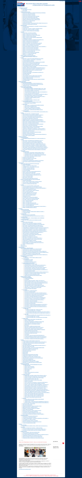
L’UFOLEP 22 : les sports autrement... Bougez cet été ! (31, 185)
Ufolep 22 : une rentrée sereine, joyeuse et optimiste (31, 190)
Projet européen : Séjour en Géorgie (30, 103)
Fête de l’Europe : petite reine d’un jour (28, 130)
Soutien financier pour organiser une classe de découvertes (32, 250)
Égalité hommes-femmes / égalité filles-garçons (30, 407)
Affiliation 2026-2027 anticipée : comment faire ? (30, 56)
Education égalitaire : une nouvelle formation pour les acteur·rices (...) (33, 242)
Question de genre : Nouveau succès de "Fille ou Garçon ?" (34, 328)
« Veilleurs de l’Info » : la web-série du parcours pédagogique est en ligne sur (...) (37, 401)
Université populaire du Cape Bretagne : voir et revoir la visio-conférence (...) (36, 386)
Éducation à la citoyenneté (25, 363)
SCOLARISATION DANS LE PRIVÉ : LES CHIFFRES (30, 420)
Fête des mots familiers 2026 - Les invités (32, 316)
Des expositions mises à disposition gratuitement (30, 411)
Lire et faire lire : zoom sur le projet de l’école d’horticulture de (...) (35, 335)
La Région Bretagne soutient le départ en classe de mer (31, 340)
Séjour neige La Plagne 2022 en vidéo (28, 346)
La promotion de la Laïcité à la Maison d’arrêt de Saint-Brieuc (32, 234)
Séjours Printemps (23, 424)
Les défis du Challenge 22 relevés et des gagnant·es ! (33, 108)
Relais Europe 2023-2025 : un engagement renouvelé (31, 113)
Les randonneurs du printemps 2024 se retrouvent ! (30, 433)
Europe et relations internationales (26, 86)
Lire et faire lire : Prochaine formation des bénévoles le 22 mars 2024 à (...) (36, 304)
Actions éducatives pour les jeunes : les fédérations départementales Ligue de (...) (37, 390)
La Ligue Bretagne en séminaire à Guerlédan (29, 66)
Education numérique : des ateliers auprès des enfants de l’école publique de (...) (37, 402)
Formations (20, 208)
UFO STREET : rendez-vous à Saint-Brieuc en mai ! (30, 199)
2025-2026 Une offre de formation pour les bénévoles (31, 52)
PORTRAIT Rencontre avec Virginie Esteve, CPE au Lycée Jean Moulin (35, 376)
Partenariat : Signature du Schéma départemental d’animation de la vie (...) (34, 67)
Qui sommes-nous (63, 1)
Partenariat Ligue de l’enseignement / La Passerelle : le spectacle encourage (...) (35, 26)
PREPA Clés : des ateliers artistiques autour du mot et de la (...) (34, 327)
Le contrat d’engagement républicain (28, 60)
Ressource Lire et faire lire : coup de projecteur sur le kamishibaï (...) (35, 298)
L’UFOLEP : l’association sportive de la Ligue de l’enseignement (30, 179)
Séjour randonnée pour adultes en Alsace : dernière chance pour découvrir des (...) (35, 425)
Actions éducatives (22, 247)
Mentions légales (55, 475)
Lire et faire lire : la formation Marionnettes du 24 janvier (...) (34, 296)
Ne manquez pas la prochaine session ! (25, 469)
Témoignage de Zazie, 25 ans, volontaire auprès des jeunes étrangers (35, 154)
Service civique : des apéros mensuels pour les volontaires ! (32, 161)
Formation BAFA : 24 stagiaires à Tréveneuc (29, 240)
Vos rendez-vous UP (26, 27)
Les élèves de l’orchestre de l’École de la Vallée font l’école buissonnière (34, 343)
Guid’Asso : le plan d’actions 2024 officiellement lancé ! (31, 40)
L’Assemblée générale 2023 (27, 73)
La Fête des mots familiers (27, 307)
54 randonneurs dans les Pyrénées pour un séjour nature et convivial (33, 437)
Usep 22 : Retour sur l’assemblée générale (29, 194)
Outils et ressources (24, 8)
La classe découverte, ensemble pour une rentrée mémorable (32, 248)
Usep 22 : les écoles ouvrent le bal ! (28, 191)
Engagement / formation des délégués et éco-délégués (31, 408)
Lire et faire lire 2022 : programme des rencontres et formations (34, 295)
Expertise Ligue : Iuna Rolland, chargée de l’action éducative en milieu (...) (36, 375)
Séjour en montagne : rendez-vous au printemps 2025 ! (31, 432)
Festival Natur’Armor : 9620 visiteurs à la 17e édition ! (31, 361)
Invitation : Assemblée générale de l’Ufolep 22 (30, 207)
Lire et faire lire (25, 289)
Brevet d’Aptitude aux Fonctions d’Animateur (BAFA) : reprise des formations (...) (35, 231)
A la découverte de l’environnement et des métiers (30, 354)
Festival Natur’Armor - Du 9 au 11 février (31, 263)
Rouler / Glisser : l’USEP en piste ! (28, 177)
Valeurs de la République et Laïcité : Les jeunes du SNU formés (32, 239)
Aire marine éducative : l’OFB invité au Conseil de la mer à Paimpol (35, 268)
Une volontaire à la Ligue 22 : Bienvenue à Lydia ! (32, 99)
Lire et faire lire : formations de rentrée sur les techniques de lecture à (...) (36, 306)
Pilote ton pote (25, 104)
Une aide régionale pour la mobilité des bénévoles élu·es (31, 76)
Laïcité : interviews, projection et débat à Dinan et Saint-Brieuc (32, 75)
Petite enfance (23, 244)
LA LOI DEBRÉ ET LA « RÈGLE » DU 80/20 (29, 419)
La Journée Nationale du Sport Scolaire (29, 169)
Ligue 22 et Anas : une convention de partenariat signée (31, 63)
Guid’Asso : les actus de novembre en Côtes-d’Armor (31, 45)
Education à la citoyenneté (29, 381)
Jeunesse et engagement (22, 136)
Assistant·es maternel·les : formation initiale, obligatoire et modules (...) (33, 211)
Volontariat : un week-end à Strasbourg (29, 133)
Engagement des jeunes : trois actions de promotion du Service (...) (33, 119)
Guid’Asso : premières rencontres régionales (29, 36)
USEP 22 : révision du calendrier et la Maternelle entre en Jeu (32, 174)
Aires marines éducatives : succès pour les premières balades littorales (33, 347)
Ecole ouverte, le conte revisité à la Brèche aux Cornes (33, 397)
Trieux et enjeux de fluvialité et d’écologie (29, 360)
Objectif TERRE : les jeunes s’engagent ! (29, 135)
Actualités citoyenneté (26, 374)
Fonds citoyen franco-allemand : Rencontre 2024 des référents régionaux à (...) (35, 134)
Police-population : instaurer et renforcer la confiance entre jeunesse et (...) (36, 385)
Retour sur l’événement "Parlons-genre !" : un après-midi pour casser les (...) (34, 143)
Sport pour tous (21, 162)
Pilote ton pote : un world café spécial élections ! (30, 125)
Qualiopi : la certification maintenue (28, 243)
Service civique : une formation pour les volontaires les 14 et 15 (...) (33, 140)
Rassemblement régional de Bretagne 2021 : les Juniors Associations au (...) (34, 138)
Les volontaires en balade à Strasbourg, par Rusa (32, 97)
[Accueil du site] (41, 6)
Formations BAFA (23, 213)
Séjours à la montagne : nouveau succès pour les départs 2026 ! (32, 436)
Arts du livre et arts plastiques (27, 277)
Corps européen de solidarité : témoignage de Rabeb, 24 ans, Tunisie (35, 88)
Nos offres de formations (26, 210)
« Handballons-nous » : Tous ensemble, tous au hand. (31, 166)
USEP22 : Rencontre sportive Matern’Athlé (29, 172)
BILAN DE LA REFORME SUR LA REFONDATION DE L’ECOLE (32, 421)
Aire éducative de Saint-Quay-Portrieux (30, 261)
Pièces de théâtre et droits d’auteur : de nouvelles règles (33, 319)
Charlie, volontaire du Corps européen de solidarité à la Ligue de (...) (33, 114)
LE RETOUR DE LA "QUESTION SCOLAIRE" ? (29, 417)
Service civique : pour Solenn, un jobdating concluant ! (33, 155)
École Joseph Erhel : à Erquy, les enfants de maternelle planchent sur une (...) (36, 282)
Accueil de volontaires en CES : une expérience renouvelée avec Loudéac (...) (36, 94)
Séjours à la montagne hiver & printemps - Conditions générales (32, 427)
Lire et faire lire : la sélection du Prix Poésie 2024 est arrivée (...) (34, 299)
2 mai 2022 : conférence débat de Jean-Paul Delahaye (31, 30)
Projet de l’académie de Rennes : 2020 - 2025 (31, 378)
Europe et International (22, 81)
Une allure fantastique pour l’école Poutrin (31, 330)
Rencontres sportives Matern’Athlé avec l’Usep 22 (30, 178)
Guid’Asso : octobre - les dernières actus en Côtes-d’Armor (32, 44)
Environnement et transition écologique (27, 255)
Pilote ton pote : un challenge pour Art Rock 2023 (32, 107)
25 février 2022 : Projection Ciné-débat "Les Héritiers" (31, 29)
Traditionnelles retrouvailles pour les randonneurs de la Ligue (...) (32, 435)
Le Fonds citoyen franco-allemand (26, 82)
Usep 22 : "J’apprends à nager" (27, 201)
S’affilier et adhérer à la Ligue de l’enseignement (28, 55)
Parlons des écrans (27, 365)
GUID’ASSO (22, 31)
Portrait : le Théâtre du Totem (29, 320)
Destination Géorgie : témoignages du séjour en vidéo (33, 101)
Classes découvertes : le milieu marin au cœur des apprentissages (33, 357)
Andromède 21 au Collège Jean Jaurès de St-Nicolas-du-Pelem (32, 362)
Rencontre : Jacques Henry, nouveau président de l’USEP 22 (32, 171)
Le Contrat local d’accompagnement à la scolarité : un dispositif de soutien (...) (35, 228)
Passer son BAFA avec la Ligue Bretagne (29, 214)
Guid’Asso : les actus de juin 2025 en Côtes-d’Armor (30, 48)
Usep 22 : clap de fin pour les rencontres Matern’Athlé (31, 198)
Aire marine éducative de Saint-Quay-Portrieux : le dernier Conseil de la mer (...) (37, 271)
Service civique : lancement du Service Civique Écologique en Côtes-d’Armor (34, 149)
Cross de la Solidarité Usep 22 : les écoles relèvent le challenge (32, 186)
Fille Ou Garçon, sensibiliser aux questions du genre (32, 326)
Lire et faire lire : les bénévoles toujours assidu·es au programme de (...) (35, 337)
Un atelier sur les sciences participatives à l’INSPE (32, 274)
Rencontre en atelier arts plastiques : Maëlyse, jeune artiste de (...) (35, 280)
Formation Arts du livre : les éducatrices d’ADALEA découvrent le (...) (33, 232)
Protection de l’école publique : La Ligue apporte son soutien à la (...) (33, 72)
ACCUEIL (19, 440)
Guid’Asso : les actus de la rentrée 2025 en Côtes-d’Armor (31, 49)
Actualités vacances (24, 431)
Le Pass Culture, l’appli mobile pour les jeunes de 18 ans (33, 322)
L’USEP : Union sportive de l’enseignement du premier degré (30, 163)
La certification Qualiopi (26, 212)
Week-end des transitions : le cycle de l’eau (29, 349)
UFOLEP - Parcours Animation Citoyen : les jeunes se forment (32, 181)
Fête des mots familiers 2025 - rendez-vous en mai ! (34, 309)
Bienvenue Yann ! (25, 353)
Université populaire (24, 25)
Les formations (27, 279)
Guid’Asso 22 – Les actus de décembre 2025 (29, 53)
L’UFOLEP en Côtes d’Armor (27, 180)
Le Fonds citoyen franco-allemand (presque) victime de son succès (33, 84)
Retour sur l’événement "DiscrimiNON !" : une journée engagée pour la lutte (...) (35, 146)
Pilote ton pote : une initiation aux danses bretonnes (31, 122)
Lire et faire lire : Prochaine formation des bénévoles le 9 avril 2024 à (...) (36, 305)
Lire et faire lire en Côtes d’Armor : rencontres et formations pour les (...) (36, 292)
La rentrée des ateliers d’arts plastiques (31, 288)
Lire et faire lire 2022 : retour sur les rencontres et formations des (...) (35, 297)
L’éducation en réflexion (24, 415)
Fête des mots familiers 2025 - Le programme (33, 310)
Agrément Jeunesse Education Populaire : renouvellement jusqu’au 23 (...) (34, 68)
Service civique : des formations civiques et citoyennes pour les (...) (33, 117)
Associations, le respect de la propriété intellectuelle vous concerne (33, 58)
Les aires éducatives (26, 258)
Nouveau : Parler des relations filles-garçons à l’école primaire (34, 393)
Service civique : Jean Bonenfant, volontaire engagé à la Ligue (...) (34, 152)
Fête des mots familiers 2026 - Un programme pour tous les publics (36, 317)
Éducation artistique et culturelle (26, 276)
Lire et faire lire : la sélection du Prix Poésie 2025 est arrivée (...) (34, 338)
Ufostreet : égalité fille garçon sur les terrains (29, 193)
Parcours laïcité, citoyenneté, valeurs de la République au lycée (34, 394)
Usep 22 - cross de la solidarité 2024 (28, 205)
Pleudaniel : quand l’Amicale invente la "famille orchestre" (31, 19)
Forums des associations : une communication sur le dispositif (32, 43)
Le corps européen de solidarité (27, 87)
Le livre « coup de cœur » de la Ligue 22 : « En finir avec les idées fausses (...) (36, 382)
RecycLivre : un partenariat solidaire (30, 291)
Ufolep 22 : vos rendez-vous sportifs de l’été (29, 202)
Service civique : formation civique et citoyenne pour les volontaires (33, 226)
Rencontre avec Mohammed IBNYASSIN (29, 13)
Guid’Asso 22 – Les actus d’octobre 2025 (29, 51)
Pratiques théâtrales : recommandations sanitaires (32, 323)
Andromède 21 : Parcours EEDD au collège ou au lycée (33, 257)
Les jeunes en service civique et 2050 (28, 157)
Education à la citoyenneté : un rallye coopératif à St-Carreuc (32, 410)
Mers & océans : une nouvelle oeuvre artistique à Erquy (33, 331)
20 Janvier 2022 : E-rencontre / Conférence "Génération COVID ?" (33, 28)
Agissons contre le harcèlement (29, 366)
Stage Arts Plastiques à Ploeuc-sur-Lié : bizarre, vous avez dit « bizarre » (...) (36, 281)
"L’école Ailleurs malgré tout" (27, 344)
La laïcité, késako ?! (27, 373)
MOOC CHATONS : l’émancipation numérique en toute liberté (32, 223)
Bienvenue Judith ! (25, 352)
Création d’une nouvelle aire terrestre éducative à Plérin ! (33, 275)
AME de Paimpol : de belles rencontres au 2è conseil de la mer (34, 266)
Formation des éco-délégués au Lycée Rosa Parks (30, 348)
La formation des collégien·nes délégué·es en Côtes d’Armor (32, 412)
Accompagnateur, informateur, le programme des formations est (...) (33, 39)
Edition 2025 (26, 308)
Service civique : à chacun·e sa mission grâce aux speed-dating (32, 141)
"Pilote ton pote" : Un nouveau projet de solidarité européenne (34, 105)
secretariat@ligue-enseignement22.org (38, 475)
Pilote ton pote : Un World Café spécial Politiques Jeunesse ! (34, 109)
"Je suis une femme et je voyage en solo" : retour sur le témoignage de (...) (36, 91)
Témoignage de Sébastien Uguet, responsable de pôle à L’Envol (34, 153)
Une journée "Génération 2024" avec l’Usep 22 (30, 192)
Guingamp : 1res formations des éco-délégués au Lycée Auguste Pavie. (33, 224)
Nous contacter (69, 1)
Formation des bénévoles (25, 219)
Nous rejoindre (75, 1)
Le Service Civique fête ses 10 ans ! (28, 159)
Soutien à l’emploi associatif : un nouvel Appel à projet (31, 64)
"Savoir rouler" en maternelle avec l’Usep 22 (29, 189)
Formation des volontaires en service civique (29, 158)
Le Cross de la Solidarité (26, 170)
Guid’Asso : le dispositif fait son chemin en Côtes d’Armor (31, 35)
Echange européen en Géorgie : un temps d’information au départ (33, 126)
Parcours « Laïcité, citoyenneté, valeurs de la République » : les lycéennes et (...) (37, 384)
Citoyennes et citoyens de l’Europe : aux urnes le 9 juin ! (31, 127)
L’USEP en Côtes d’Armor (26, 164)
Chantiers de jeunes (26, 110)
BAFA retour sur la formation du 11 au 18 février (30, 236)
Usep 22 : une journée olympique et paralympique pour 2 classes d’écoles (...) (34, 206)
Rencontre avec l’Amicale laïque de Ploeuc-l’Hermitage (31, 16)
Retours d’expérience (26, 151)
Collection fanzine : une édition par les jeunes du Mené (33, 287)
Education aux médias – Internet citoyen (29, 403)
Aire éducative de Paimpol (29, 260)
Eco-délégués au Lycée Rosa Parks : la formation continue (32, 356)
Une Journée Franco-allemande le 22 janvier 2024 (30, 118)
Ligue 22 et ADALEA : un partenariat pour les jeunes (31, 233)
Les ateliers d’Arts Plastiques (29, 278)
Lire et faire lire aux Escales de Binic (30, 303)
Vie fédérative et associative (23, 7)
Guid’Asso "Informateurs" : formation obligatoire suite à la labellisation (33, 217)
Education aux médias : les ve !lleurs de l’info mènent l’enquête (34, 377)
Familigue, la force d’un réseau (25, 11)
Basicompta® (25, 10)
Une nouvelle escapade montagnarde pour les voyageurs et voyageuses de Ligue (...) (36, 434)
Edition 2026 (26, 314)
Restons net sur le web (28, 368)
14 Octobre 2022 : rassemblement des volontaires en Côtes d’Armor (33, 160)
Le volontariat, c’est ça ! (28, 98)
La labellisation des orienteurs (27, 38)
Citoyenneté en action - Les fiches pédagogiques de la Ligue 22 (32, 364)
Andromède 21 (25, 256)
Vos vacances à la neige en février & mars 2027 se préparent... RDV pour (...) (34, 430)
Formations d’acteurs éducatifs (29, 400)
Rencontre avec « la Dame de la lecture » (31, 290)
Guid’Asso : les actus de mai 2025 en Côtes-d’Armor (30, 47)
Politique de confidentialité (48, 475)
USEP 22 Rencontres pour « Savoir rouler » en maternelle (31, 173)
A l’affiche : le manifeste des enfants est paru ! (30, 165)
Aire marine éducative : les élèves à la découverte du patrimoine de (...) (35, 265)
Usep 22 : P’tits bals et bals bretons (28, 200)
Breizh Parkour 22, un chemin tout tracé (29, 20)
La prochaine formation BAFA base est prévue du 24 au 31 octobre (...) (33, 215)
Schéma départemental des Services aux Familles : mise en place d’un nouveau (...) (35, 65)
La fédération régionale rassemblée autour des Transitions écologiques (34, 79)
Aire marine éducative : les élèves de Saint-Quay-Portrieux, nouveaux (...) (36, 267)
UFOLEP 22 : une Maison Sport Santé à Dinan (30, 183)
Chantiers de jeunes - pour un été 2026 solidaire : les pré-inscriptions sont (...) (36, 111)
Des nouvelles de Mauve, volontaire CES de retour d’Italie (33, 95)
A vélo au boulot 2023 (26, 74)
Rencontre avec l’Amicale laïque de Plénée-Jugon (30, 17)
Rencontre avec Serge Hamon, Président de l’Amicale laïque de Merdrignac (34, 12)
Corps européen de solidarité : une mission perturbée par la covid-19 (35, 89)
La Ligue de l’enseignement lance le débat (29, 422)
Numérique (24, 398)
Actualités (22, 57)
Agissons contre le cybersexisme (30, 367)
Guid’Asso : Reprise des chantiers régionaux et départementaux (32, 37)
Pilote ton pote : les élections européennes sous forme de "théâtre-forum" (34, 121)
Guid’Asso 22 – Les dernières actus (28, 54)
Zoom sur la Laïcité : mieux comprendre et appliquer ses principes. (35, 383)
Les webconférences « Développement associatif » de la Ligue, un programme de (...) (36, 227)
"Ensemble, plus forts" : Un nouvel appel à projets (30, 85)
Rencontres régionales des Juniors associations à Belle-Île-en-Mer (33, 142)
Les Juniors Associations (24, 137)
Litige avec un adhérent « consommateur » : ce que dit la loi (32, 59)
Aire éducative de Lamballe (29, 259)
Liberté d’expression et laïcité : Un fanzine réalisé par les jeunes (34, 285)
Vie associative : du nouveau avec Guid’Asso (29, 32)
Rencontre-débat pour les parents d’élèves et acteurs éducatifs (34, 399)
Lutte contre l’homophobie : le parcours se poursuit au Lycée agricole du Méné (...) (37, 392)
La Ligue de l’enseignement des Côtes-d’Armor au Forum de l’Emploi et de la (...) (35, 148)
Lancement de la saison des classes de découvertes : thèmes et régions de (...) (35, 251)
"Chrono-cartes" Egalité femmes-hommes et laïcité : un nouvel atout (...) (36, 391)
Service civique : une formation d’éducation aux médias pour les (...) (33, 225)
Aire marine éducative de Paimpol (30, 270)
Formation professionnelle (25, 209)
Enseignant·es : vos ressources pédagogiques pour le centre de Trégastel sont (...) (35, 254)
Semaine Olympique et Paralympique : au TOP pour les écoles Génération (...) (34, 188)
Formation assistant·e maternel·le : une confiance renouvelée (32, 241)
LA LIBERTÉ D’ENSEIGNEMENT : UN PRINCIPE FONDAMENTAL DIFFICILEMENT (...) (35, 418)
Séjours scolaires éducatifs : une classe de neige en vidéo (31, 253)
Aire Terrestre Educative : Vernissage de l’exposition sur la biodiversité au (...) (36, 269)
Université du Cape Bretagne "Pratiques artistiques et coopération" (35, 329)
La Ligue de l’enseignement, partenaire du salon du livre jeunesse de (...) (36, 336)
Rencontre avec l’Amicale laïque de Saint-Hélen (30, 24)
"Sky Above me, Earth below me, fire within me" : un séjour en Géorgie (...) (34, 128)
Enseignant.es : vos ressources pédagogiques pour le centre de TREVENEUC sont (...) (36, 252)
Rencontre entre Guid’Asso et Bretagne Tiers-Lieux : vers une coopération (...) (34, 46)
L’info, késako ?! (27, 371)
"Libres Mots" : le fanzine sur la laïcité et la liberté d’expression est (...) (35, 286)
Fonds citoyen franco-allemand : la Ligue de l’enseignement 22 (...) (33, 83)
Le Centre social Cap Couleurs (27, 21)
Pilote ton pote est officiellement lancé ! (31, 106)
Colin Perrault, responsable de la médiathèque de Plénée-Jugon (34, 321)
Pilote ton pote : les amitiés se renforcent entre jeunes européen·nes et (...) (34, 129)
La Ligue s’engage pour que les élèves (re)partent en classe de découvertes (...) (35, 341)
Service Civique (23, 150)
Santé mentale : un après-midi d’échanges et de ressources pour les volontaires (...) (35, 147)
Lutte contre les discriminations (27, 404)
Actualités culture (25, 318)
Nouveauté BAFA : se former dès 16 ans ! (29, 235)
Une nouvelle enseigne (26, 80)
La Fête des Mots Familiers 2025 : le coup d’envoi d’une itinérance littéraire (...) (38, 311)
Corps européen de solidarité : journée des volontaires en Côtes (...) (35, 96)
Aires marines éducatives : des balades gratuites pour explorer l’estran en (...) (34, 345)
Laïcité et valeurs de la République (28, 409)
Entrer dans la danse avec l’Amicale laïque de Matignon (31, 18)
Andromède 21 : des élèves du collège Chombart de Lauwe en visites (35, 273)
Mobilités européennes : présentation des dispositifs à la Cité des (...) (33, 120)
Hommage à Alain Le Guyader (27, 71)
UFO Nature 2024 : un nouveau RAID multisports (30, 197)
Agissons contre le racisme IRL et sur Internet (32, 372)
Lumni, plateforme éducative (27, 9)
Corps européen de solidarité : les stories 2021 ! (32, 90)
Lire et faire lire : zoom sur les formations (31, 300)
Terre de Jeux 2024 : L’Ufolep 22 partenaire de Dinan (31, 182)
